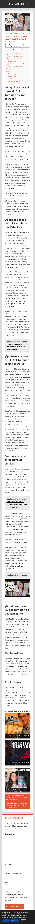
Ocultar (21, 50)
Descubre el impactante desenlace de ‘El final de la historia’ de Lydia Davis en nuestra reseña (17, 805)
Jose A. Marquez (16, 44)
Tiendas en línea (14, 79)
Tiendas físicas (14, 81)
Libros (6, 46)
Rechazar (14, 921)
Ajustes (23, 921)
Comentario (10, 834)
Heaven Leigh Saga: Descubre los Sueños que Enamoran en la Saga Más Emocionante (16, 797)
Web (6, 883)
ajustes (23, 917)
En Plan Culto (17, 4)
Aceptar (6, 921)
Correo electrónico (13, 873)
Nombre (9, 864)
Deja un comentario (19, 46)
